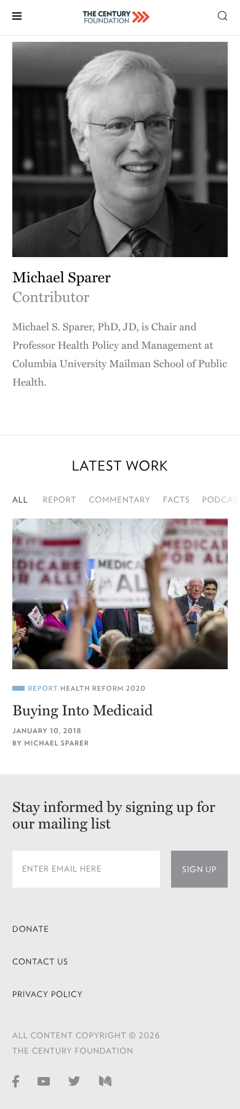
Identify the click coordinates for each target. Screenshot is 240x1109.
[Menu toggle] (17, 15)
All (20, 499)
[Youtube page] (44, 1080)
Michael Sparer (56, 743)
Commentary (120, 499)
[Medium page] (105, 1080)
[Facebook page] (15, 1080)
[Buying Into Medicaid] (120, 594)
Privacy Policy (47, 994)
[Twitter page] (74, 1080)
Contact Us (40, 961)
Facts (176, 499)
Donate (30, 929)
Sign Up (199, 869)
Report (60, 499)
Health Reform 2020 (103, 689)
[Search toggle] (223, 15)
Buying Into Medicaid (82, 710)
